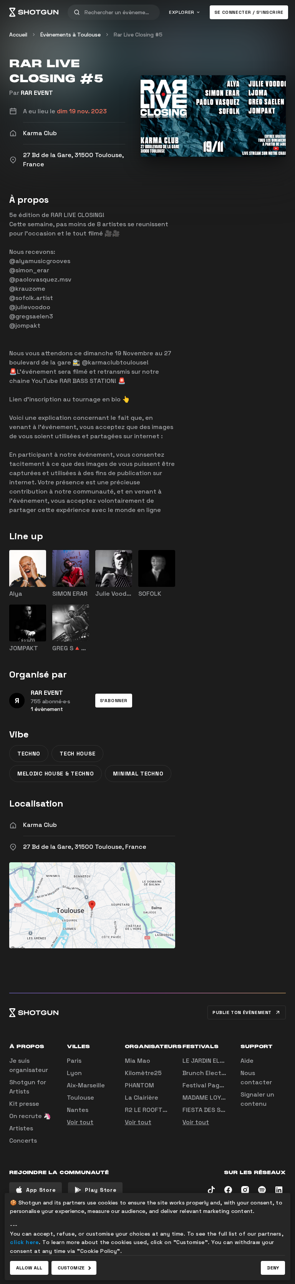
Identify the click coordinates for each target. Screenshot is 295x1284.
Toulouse (80, 1097)
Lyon (74, 1073)
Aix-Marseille (86, 1085)
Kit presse (24, 1104)
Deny (273, 1268)
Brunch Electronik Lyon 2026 (226, 1073)
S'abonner (114, 701)
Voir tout (80, 1122)
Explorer (181, 12)
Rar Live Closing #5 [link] (138, 34)
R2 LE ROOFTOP (148, 1110)
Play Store (100, 1189)
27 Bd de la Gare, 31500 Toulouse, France (84, 847)
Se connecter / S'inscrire (248, 12)
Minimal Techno (138, 773)
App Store (41, 1189)
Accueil (18, 34)
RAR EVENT (37, 93)
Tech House (77, 753)
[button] (113, 700)
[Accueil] (33, 12)
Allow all (29, 1268)
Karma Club (40, 825)
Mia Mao (137, 1061)
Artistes (21, 1128)
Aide (247, 1061)
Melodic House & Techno (55, 773)
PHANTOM (139, 1085)
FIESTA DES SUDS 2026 (216, 1110)
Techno (28, 753)
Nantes (77, 1110)
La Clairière (141, 1097)
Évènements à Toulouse (70, 34)
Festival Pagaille (207, 1085)
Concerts (23, 1141)
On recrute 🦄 (30, 1116)
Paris (74, 1061)
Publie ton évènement (242, 1012)
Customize (71, 1268)
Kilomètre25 (143, 1073)
